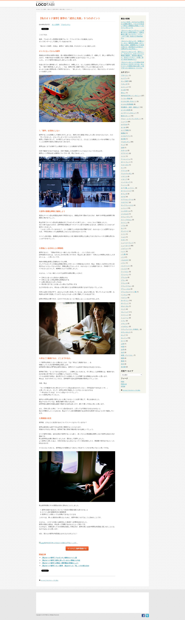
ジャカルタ (125, 214)
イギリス (124, 176)
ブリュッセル (125, 289)
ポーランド (125, 303)
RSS (122, 381)
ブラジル (124, 277)
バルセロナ (125, 260)
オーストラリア (126, 191)
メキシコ (124, 323)
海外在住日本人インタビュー (131, 95)
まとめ (123, 127)
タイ (122, 228)
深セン (123, 93)
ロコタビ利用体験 (127, 104)
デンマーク (125, 231)
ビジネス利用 (125, 110)
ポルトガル (125, 306)
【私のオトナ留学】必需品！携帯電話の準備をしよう (59, 563)
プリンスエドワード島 (128, 292)
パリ (122, 257)
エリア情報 (125, 130)
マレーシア (125, 312)
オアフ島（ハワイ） (128, 188)
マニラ (123, 309)
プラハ (123, 280)
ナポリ (123, 240)
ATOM (123, 386)
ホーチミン (125, 300)
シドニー (124, 208)
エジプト (124, 78)
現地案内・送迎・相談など (130, 107)
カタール (124, 150)
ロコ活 (123, 90)
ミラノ (123, 320)
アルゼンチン (65, 24)
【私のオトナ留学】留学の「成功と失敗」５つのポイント (59, 9)
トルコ (123, 237)
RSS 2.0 (124, 384)
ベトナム (124, 295)
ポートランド (125, 162)
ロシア (123, 335)
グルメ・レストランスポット (131, 119)
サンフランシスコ (127, 205)
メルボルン (125, 326)
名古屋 (123, 367)
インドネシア (125, 182)
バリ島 (123, 254)
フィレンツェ (125, 159)
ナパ (122, 168)
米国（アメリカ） (127, 355)
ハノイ (123, 251)
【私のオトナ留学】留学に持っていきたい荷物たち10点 (60, 560)
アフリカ (124, 170)
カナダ (123, 196)
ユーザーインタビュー (128, 113)
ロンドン (124, 338)
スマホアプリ (125, 136)
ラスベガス (125, 165)
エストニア (125, 87)
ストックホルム (126, 219)
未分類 (123, 139)
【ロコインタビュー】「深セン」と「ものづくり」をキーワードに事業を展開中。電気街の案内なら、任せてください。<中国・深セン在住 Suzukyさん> (132, 55)
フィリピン (125, 271)
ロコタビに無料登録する (77, 548)
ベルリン (124, 297)
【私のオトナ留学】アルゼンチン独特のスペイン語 (59, 557)
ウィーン (124, 185)
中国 (122, 346)
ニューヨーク (125, 245)
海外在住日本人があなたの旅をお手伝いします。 (61, 543)
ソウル (123, 225)
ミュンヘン (125, 318)
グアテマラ (125, 153)
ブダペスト (125, 75)
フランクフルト (126, 286)
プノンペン (125, 274)
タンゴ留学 (55, 24)
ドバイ (123, 156)
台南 (122, 147)
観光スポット (125, 116)
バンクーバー (125, 266)
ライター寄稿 (125, 98)
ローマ (123, 341)
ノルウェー (125, 248)
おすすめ (124, 124)
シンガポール (125, 211)
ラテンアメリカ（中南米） (130, 329)
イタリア (124, 179)
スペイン (124, 222)
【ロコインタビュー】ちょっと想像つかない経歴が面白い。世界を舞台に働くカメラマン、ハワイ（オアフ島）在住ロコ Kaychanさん (132, 34)
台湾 (122, 349)
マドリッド (125, 315)
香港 (122, 361)
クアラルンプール (127, 199)
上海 (122, 344)
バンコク (124, 269)
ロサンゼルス (125, 332)
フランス (124, 283)
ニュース (124, 121)
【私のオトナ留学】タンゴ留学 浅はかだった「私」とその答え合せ (65, 566)
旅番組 (123, 133)
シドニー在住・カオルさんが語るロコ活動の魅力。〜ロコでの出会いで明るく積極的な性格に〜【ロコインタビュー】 (132, 25)
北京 (122, 364)
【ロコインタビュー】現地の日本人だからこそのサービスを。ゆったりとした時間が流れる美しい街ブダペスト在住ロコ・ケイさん (132, 65)
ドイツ (123, 234)
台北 (122, 352)
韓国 (122, 358)
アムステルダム (126, 173)
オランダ (124, 194)
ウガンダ (124, 84)
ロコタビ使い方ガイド (128, 101)
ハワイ (123, 263)
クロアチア (125, 202)
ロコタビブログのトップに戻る (49, 580)
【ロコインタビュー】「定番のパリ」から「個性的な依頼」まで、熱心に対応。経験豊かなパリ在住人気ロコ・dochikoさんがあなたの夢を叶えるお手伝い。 (132, 45)
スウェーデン (125, 217)
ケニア (123, 144)
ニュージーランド (127, 243)
